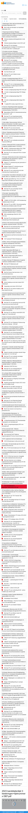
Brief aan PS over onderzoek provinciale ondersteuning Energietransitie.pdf (13, 171)
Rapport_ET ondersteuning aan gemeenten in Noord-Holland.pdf (14, 163)
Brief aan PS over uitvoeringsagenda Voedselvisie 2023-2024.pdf (12, 539)
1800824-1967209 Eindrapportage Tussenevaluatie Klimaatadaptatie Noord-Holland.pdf (12, 562)
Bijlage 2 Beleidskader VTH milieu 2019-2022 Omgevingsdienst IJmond (14, 516)
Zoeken (2, 10)
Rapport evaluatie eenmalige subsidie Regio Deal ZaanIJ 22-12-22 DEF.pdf (14, 353)
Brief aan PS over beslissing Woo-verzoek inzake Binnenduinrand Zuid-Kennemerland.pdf (13, 656)
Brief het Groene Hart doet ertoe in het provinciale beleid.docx (12, 273)
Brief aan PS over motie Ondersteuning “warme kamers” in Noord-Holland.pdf (12, 725)
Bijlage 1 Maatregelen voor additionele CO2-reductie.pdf (14, 678)
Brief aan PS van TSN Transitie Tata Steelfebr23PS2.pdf (11, 496)
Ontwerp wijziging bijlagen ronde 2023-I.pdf (14, 43)
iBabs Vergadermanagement (8, 812)
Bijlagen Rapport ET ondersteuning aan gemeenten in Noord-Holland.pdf (12, 167)
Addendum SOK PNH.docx (10, 366)
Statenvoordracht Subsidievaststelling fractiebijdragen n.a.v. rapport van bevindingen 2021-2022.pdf (13, 625)
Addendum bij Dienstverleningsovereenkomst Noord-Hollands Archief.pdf (14, 299)
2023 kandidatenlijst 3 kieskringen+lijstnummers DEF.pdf (10, 486)
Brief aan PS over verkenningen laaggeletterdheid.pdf (10, 646)
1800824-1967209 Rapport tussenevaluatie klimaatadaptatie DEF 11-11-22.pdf (13, 566)
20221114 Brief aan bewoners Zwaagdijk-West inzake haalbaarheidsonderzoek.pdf (13, 457)
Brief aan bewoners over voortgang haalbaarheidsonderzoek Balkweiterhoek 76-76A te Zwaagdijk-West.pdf (13, 462)
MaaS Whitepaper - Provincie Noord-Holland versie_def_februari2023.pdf (14, 601)
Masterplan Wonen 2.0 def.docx (11, 765)
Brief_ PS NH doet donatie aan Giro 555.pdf (14, 447)
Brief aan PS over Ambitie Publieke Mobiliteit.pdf (11, 605)
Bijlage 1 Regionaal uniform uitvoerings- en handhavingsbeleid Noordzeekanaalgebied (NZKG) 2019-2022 (13, 511)
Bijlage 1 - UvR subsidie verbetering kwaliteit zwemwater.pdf (14, 737)
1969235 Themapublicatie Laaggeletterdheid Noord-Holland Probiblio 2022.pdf (14, 642)
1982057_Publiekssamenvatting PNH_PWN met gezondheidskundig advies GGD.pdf (13, 149)
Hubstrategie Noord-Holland (11, 598)
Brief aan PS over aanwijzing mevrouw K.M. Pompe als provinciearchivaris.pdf (13, 303)
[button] (24, 13)
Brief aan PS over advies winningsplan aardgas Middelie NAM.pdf (12, 246)
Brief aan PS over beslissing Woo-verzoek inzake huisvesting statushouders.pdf (13, 227)
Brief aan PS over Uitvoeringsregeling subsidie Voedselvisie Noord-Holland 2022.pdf (13, 333)
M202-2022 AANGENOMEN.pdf (12, 617)
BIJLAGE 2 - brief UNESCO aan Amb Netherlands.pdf (12, 584)
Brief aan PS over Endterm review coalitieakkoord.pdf (11, 75)
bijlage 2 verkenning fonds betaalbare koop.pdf (12, 772)
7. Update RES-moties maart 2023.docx (13, 104)
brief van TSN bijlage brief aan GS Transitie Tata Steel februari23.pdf (13, 500)
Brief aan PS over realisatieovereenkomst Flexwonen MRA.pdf (13, 141)
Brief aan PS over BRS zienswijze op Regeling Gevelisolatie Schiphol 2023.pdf (12, 387)
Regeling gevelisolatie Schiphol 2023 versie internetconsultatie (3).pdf (13, 383)
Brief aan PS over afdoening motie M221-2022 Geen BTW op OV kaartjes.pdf (13, 698)
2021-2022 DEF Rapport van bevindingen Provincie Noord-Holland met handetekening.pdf (13, 630)
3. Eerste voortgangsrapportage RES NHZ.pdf (15, 89)
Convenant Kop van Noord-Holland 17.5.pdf (14, 665)
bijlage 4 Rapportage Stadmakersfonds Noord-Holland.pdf (12, 780)
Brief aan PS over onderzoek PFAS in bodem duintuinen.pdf (14, 153)
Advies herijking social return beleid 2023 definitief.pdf (13, 283)
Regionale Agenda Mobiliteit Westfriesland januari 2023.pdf (13, 397)
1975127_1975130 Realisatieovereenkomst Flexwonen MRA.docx (13, 137)
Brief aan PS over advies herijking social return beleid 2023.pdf (13, 289)
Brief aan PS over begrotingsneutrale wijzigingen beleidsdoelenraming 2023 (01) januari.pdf (12, 118)
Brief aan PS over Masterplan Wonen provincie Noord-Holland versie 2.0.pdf (12, 784)
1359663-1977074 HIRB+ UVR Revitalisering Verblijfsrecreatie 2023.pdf (14, 201)
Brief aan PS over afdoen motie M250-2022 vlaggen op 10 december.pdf (13, 313)
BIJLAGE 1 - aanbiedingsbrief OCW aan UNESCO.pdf (12, 580)
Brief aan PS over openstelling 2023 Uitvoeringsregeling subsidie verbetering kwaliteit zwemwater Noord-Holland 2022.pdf (13, 746)
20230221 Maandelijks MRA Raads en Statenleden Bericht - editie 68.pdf (12, 256)
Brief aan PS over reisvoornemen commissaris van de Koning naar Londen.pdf (12, 128)
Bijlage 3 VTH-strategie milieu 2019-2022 (14, 519)
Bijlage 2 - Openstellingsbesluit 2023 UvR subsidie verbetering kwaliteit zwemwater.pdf (13, 741)
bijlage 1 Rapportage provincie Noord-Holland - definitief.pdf (12, 768)
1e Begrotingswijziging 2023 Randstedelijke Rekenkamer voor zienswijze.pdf (13, 421)
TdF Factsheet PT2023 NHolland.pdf (13, 239)
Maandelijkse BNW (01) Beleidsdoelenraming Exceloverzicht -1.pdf (14, 113)
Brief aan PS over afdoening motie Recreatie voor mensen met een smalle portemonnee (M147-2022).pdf (14, 342)
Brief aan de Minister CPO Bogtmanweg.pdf (14, 758)
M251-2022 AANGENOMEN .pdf (12, 728)
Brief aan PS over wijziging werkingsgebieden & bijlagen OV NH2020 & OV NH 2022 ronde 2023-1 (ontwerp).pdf (13, 47)
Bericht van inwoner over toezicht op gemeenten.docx (12, 409)
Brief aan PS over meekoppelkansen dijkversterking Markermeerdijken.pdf (12, 369)
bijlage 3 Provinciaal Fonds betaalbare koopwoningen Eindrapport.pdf (12, 776)
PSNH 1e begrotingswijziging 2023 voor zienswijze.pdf (12, 425)
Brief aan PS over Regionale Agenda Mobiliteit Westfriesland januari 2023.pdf (12, 401)
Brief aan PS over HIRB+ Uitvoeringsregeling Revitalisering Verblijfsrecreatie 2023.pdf (14, 205)
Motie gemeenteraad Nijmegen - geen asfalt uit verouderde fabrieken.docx (13, 478)
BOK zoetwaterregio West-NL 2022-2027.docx (11, 215)
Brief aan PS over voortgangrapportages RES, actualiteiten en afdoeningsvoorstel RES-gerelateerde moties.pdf (13, 86)
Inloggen (20, 812)
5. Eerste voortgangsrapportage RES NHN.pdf (12, 96)
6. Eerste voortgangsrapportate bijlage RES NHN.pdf (13, 100)
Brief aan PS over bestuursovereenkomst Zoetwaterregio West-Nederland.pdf (13, 219)
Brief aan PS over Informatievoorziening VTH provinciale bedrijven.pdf (14, 551)
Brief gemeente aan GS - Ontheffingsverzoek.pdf (9, 708)
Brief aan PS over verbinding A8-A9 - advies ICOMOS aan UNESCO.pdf (13, 591)
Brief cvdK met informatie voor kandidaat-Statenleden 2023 (13, 28)
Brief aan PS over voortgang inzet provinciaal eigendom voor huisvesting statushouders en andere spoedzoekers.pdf (14, 467)
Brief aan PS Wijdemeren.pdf (11, 264)
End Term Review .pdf (9, 71)
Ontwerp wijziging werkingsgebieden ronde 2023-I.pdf (13, 40)
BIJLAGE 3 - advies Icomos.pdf (11, 587)
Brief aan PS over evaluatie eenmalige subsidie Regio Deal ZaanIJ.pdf (12, 357)
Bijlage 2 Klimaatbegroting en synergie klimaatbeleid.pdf (12, 682)
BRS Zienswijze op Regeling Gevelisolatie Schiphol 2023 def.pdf (13, 379)
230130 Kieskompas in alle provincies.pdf (14, 441)
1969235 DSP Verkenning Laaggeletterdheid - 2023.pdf (14, 638)
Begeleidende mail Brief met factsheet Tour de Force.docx (14, 235)
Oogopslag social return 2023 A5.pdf (13, 286)
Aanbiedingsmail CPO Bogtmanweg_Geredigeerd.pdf (9, 755)
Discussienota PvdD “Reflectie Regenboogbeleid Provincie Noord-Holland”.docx (14, 435)
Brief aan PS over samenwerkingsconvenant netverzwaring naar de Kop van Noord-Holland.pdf (14, 668)
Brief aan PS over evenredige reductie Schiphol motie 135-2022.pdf (12, 189)
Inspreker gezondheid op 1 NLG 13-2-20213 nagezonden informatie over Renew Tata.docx (13, 179)
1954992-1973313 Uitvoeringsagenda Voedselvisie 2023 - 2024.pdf (12, 535)
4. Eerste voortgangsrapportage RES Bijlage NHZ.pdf (13, 93)
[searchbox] (11, 13)
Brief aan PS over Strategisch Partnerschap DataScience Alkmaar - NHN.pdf (13, 323)
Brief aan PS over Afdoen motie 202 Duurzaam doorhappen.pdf (11, 614)
